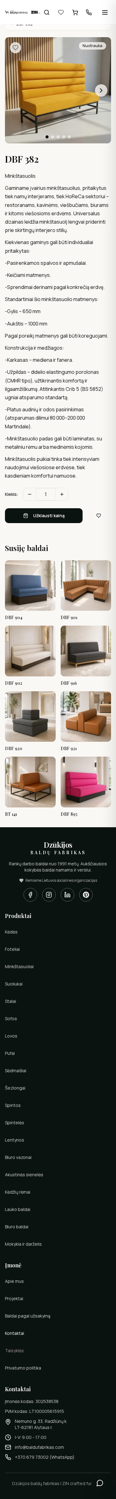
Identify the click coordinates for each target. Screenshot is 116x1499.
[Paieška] (47, 12)
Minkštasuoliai (19, 966)
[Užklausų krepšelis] (75, 12)
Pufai (10, 1053)
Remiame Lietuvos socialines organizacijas (61, 880)
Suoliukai (14, 984)
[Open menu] (105, 12)
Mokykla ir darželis (23, 1244)
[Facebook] (30, 895)
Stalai (10, 1001)
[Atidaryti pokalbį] (100, 1483)
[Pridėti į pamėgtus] (15, 47)
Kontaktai (14, 1333)
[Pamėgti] (61, 12)
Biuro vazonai (18, 1157)
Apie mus (14, 1281)
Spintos (13, 1105)
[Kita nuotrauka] (101, 90)
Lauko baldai (17, 1209)
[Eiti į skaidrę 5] (69, 136)
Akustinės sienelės (24, 1175)
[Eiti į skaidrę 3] (58, 136)
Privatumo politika (23, 1368)
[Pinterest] (86, 895)
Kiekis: (11, 494)
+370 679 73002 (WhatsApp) (45, 1457)
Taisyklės (14, 1350)
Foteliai (12, 949)
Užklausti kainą (49, 515)
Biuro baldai (16, 1227)
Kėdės (11, 932)
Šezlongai (15, 1088)
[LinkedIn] (67, 895)
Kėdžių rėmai (17, 1192)
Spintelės (14, 1122)
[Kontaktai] (89, 12)
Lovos (11, 1036)
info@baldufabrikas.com (39, 1447)
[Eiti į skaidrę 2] (52, 136)
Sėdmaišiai (15, 1070)
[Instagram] (49, 895)
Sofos (11, 1018)
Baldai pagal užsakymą (27, 1316)
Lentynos (14, 1140)
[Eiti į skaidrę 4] (63, 136)
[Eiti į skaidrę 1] (47, 136)
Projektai (14, 1298)
